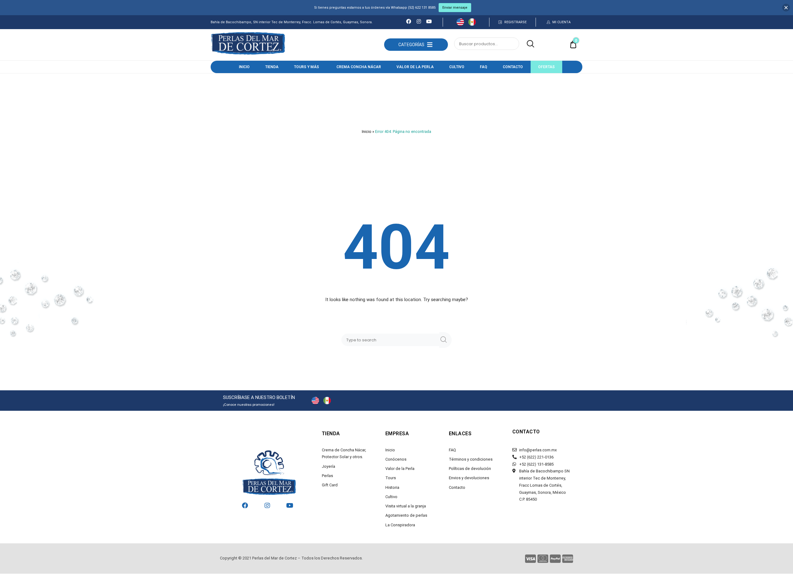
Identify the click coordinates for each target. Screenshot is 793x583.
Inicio (244, 67)
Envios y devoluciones (469, 478)
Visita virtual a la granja (405, 506)
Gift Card (330, 485)
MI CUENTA (561, 22)
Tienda (271, 67)
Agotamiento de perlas (406, 515)
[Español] (472, 24)
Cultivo (456, 67)
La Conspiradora (400, 525)
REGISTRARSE (515, 22)
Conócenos (395, 459)
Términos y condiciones (471, 459)
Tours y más (306, 67)
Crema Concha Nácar (358, 67)
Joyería (328, 466)
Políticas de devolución (470, 468)
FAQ (483, 67)
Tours (390, 478)
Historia (392, 487)
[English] (460, 24)
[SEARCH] (445, 340)
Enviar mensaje (454, 8)
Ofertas (546, 67)
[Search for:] (391, 340)
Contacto (513, 67)
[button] (411, 44)
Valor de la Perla (415, 67)
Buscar (527, 43)
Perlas (327, 475)
